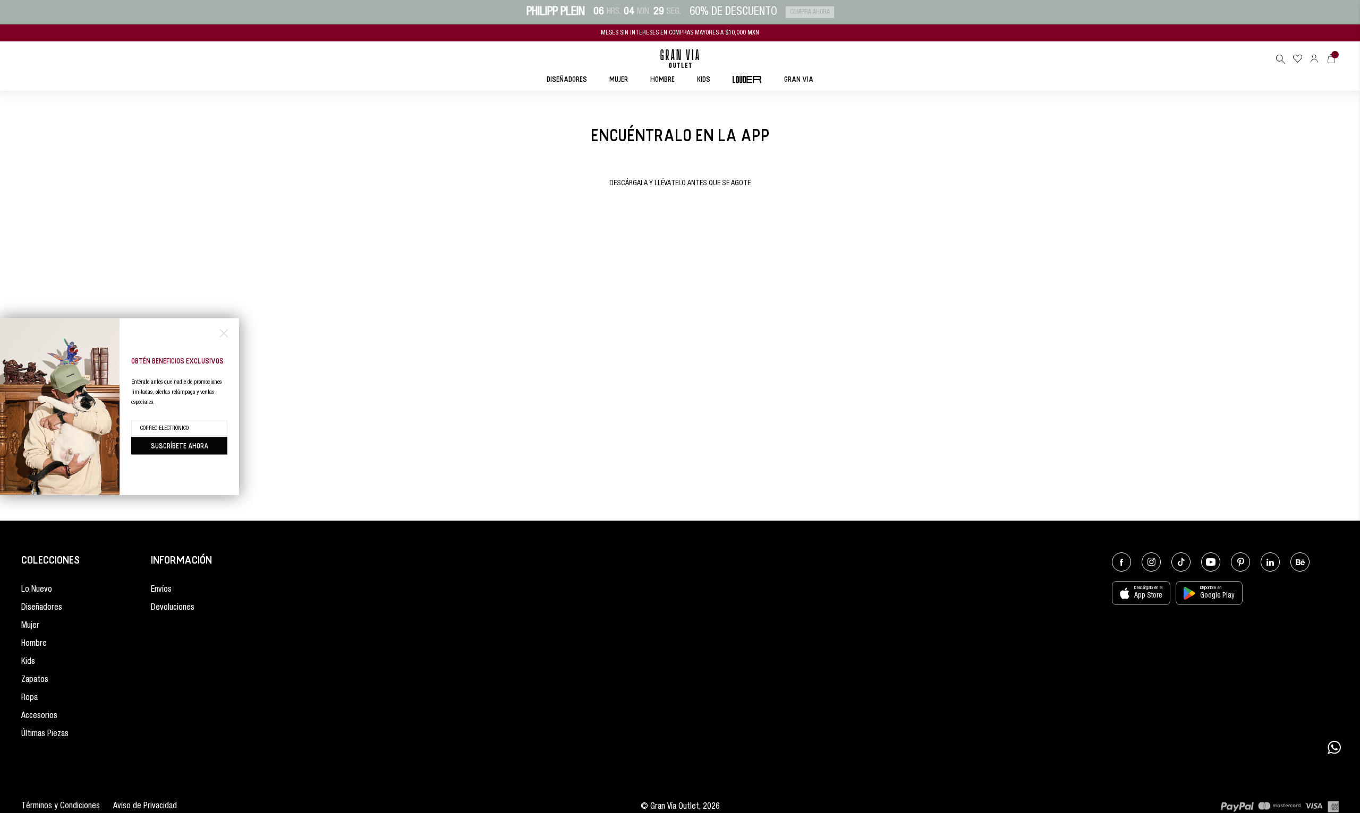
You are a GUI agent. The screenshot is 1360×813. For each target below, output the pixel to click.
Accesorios (39, 716)
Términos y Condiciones (60, 806)
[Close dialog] (224, 333)
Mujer (30, 626)
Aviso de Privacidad (145, 806)
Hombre (34, 644)
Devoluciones (172, 608)
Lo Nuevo (36, 590)
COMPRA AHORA (810, 12)
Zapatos (34, 680)
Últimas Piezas (45, 734)
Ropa (29, 698)
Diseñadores (41, 608)
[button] (1280, 59)
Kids (28, 662)
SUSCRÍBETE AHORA (179, 446)
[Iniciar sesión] (1314, 58)
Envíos (161, 590)
